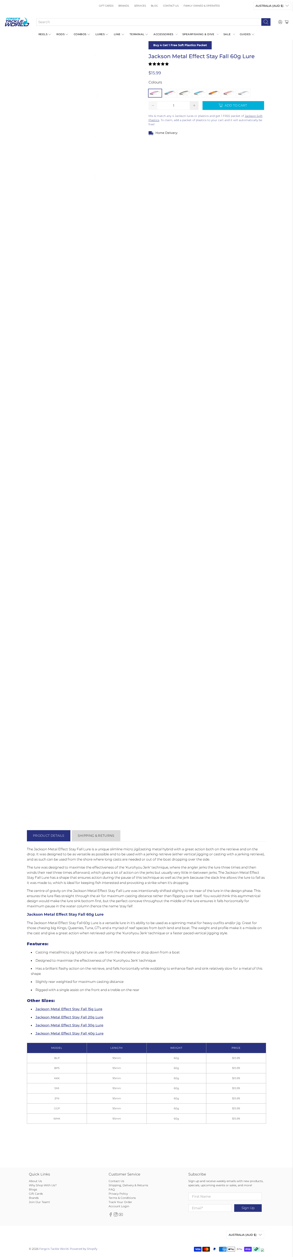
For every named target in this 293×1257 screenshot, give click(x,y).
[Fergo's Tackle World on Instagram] (116, 1215)
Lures (100, 34)
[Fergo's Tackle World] (17, 22)
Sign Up (248, 1208)
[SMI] (199, 93)
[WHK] (243, 93)
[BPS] (169, 93)
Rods (60, 34)
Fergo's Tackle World (53, 1249)
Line (117, 34)
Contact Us (171, 5)
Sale (227, 34)
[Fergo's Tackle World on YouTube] (121, 1215)
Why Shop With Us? (43, 1185)
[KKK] (184, 93)
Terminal (137, 34)
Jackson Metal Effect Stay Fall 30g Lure (69, 1025)
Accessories (163, 34)
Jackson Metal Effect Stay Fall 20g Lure (69, 1017)
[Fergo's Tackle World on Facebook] (111, 1215)
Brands (123, 5)
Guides (245, 34)
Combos (80, 34)
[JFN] (214, 93)
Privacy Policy (118, 1193)
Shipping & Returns (96, 836)
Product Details (48, 836)
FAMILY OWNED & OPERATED (202, 5)
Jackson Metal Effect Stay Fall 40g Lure (69, 1033)
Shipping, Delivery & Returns (128, 1185)
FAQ (112, 1189)
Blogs (33, 1189)
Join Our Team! (39, 1202)
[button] (158, 64)
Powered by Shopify (83, 1249)
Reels (43, 34)
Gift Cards (106, 5)
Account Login (119, 1206)
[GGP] (228, 93)
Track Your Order (120, 1202)
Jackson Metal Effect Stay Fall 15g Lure (68, 1009)
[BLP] (155, 93)
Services (140, 5)
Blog (154, 5)
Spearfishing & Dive (198, 34)
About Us (35, 1181)
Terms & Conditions (122, 1198)
